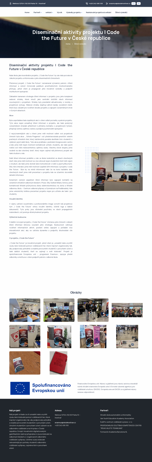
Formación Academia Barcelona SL (113, 432)
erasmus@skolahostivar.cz (119, 3)
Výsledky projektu (73, 12)
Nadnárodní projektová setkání (98, 12)
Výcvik (59, 12)
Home (27, 12)
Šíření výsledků (121, 12)
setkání (49, 12)
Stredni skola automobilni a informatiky (115, 415)
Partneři (37, 12)
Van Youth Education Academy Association (117, 418)
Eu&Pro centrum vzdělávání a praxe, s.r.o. (116, 422)
